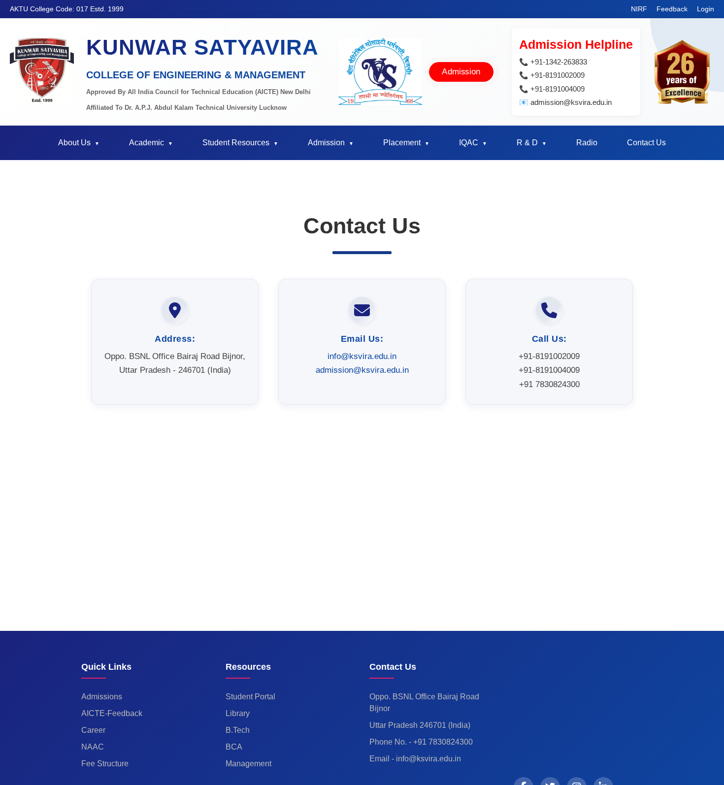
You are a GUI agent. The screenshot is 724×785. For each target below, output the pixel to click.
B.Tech (238, 730)
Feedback (673, 9)
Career (93, 730)
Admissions (101, 696)
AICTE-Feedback (111, 713)
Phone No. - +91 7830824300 (421, 742)
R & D (527, 142)
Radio (586, 142)
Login (705, 9)
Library (238, 713)
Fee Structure (105, 763)
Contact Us (646, 142)
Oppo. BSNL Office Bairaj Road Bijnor (424, 702)
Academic (146, 142)
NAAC (92, 747)
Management (248, 763)
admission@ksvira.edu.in (362, 370)
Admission (461, 71)
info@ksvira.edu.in (362, 356)
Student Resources (235, 142)
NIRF (640, 9)
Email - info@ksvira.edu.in (415, 758)
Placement (402, 142)
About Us (74, 142)
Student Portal (250, 696)
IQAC (468, 142)
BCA (234, 747)
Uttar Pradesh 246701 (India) (419, 725)
